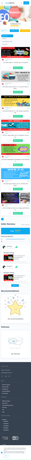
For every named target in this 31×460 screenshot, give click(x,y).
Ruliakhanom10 (15, 24)
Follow (5, 30)
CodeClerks (6, 423)
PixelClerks (5, 427)
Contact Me (14, 30)
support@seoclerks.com (6, 372)
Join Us (4, 444)
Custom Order (25, 30)
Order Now (18, 67)
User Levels (4, 403)
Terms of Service (6, 384)
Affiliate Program (6, 401)
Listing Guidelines (6, 391)
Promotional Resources (7, 405)
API (3, 409)
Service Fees (5, 393)
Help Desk (7, 370)
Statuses (4, 44)
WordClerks (6, 430)
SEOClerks (5, 421)
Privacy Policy (5, 386)
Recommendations (7, 41)
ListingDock (6, 425)
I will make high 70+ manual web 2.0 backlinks (15, 62)
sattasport (9, 246)
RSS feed (4, 407)
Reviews (4, 38)
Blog (3, 411)
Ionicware (4, 419)
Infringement (5, 389)
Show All (15, 285)
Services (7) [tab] (5, 35)
